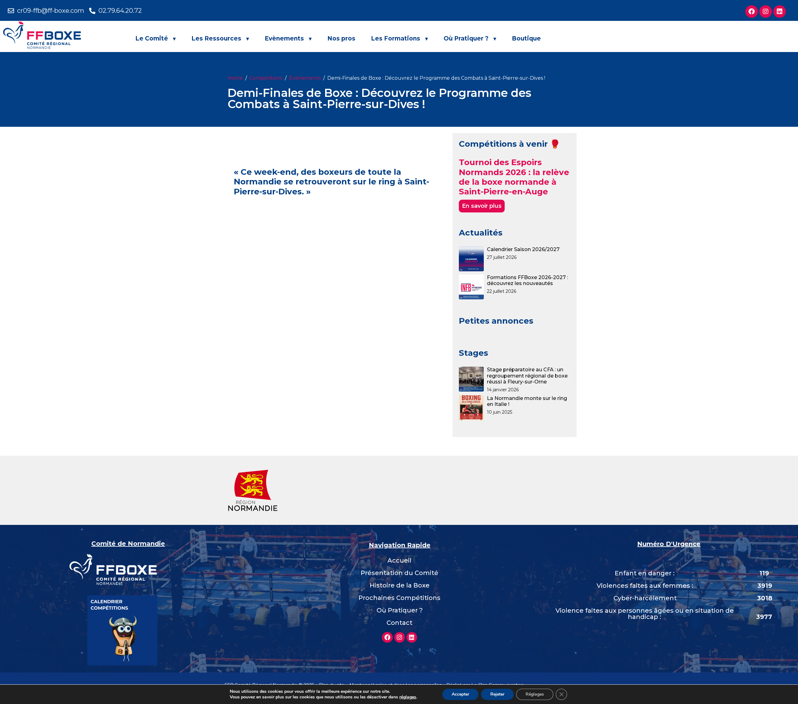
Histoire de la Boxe (400, 585)
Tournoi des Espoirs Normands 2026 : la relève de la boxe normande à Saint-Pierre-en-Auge (514, 177)
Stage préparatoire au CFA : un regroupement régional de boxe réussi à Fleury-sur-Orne (527, 375)
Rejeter (497, 694)
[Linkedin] (779, 11)
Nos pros (341, 38)
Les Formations (395, 38)
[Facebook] (751, 11)
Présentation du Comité (399, 573)
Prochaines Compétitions (399, 598)
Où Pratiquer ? (466, 38)
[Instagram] (765, 11)
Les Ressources (216, 38)
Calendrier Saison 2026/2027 (523, 249)
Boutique (526, 38)
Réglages (535, 694)
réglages (407, 697)
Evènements (284, 38)
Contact (399, 622)
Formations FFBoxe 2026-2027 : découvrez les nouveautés (527, 280)
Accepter (460, 694)
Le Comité (151, 38)
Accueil (399, 560)
